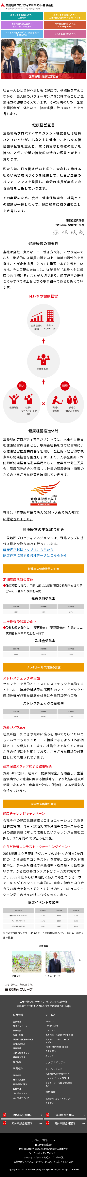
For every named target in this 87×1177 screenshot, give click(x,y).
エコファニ (51, 1055)
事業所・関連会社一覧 (23, 1039)
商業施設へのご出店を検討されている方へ (22, 25)
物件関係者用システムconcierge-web (65, 25)
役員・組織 (18, 1034)
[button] (80, 960)
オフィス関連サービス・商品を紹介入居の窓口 (22, 34)
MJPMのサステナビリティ (57, 1073)
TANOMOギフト (53, 1025)
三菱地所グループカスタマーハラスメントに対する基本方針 (43, 1161)
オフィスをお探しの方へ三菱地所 (21, 16)
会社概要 (17, 1030)
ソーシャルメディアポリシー (43, 1153)
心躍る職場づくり (21, 1052)
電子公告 (17, 1061)
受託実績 (17, 1048)
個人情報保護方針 (43, 1144)
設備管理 (17, 1088)
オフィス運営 (19, 1079)
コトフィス (51, 1030)
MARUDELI (50, 1021)
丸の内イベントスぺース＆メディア (58, 1041)
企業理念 (17, 1021)
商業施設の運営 (20, 1084)
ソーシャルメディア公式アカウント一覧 (44, 1157)
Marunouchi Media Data (57, 1046)
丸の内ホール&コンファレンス (59, 1034)
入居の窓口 (51, 1051)
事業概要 (17, 1075)
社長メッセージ (20, 1025)
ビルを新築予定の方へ (65, 33)
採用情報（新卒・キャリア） (59, 1098)
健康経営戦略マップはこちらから (28, 549)
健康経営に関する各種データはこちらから (35, 555)
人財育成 (50, 1103)
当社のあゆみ (19, 1043)
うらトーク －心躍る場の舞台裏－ (59, 1084)
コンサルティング (21, 1097)
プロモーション (20, 1093)
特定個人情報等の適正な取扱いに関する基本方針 (43, 1148)
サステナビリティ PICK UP (57, 1078)
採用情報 (51, 1091)
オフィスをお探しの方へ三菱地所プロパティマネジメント (65, 16)
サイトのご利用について (43, 1140)
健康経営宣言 (19, 1057)
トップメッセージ (54, 1069)
